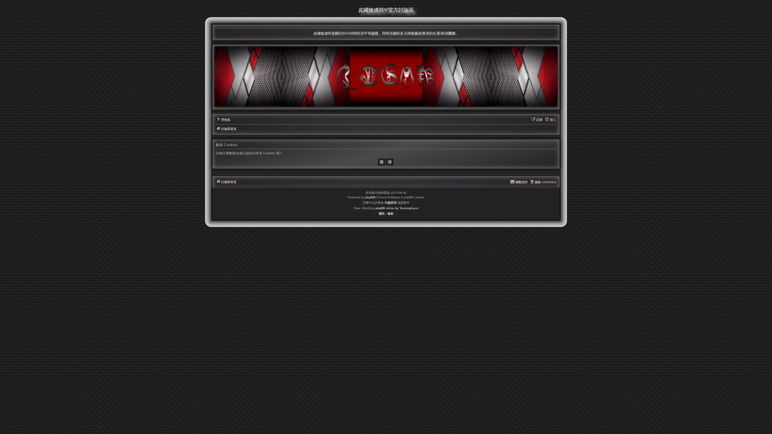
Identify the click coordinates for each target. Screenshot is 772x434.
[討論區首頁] (386, 76)
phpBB (370, 197)
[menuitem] (223, 120)
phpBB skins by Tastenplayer (397, 208)
